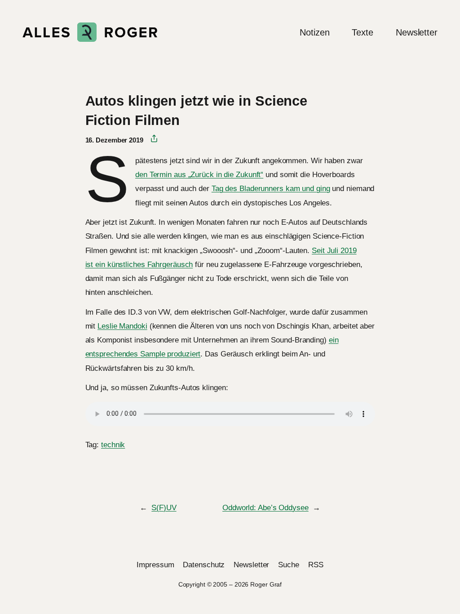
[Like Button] (92, 469)
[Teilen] (150, 138)
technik (113, 444)
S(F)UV (163, 507)
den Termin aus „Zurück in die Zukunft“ (199, 174)
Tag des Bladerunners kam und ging (271, 188)
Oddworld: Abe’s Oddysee (265, 507)
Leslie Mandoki (122, 325)
